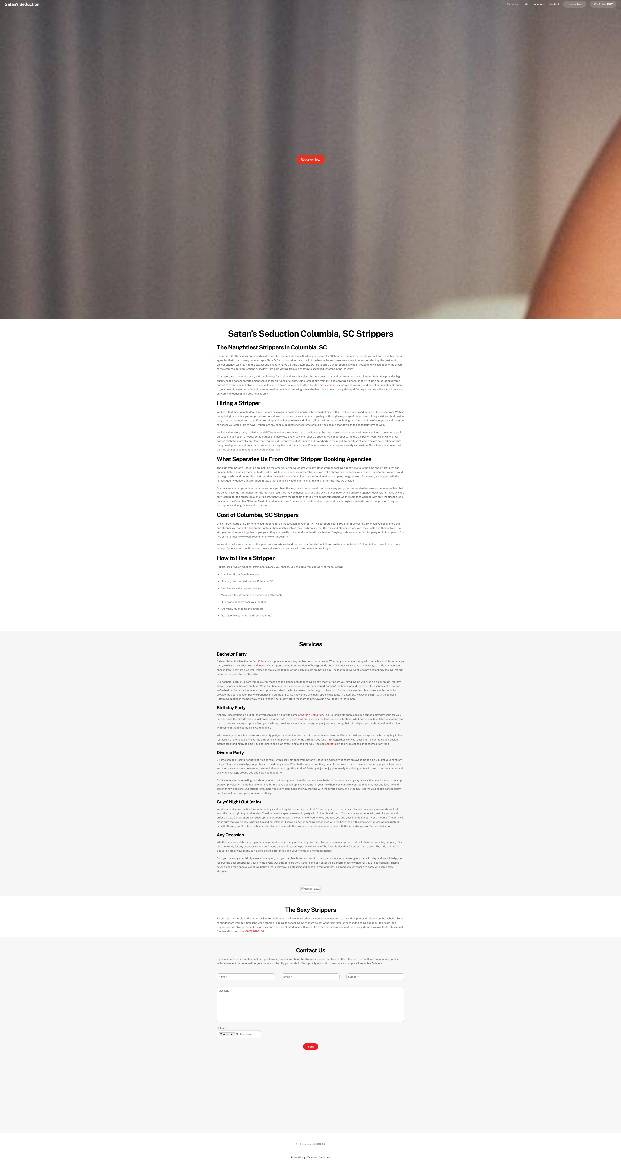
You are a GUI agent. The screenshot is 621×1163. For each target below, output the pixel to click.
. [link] (255, 931)
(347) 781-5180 (254, 931)
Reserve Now (575, 4)
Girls (525, 4)
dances (277, 476)
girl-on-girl (255, 528)
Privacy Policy (298, 1157)
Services (512, 4)
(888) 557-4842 (603, 4)
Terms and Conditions (318, 1157)
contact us (333, 385)
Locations (539, 4)
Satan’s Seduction (312, 714)
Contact (554, 4)
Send (311, 1046)
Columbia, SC (225, 356)
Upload (221, 1028)
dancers (261, 665)
